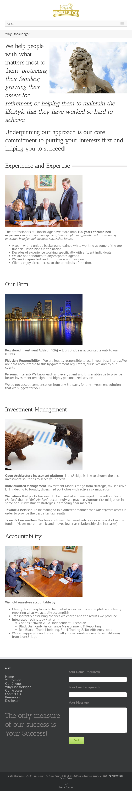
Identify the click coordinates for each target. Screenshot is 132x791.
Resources (12, 697)
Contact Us (13, 694)
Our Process (13, 690)
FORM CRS (118, 776)
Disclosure (12, 700)
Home (9, 676)
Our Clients (13, 683)
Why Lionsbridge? (18, 687)
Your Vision (13, 680)
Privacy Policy (66, 778)
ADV (111, 776)
